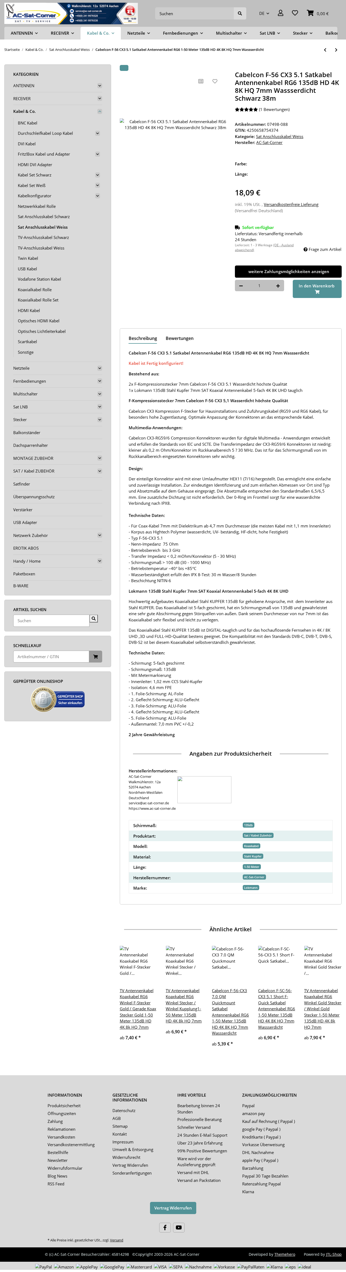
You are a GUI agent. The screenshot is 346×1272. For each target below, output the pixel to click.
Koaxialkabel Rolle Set (38, 300)
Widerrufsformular (65, 1168)
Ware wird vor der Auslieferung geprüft (196, 1162)
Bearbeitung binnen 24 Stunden (198, 1108)
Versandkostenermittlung (71, 1144)
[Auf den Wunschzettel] (215, 81)
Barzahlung (252, 1168)
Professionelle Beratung (199, 1119)
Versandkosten (61, 1137)
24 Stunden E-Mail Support (202, 1135)
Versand (116, 1240)
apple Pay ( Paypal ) (260, 1160)
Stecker (20, 419)
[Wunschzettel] (295, 13)
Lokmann (251, 888)
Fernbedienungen (29, 381)
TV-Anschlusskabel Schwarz (43, 237)
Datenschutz (123, 1110)
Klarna (248, 1191)
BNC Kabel (27, 123)
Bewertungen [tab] (180, 338)
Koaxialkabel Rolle (35, 289)
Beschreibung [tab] (143, 338)
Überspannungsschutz (34, 496)
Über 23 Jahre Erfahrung (199, 1143)
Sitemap (120, 1126)
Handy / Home (27, 561)
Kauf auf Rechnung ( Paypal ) (268, 1121)
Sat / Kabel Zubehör (258, 835)
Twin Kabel (28, 258)
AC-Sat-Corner (254, 877)
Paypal (248, 1105)
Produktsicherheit (64, 1105)
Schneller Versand (194, 1127)
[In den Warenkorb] (124, 68)
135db (248, 825)
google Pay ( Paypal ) (261, 1129)
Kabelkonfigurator (34, 195)
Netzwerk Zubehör (30, 535)
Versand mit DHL (193, 1172)
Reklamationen (61, 1129)
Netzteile (21, 368)
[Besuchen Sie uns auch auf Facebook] (165, 1228)
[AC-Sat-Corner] (71, 13)
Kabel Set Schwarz (34, 175)
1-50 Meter (251, 867)
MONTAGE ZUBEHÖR (33, 458)
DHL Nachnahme (258, 1152)
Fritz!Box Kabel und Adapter (44, 154)
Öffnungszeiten (62, 1113)
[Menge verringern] (241, 285)
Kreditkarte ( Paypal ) (261, 1137)
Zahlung (55, 1121)
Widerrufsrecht (126, 1157)
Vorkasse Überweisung (263, 1144)
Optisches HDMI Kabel (38, 320)
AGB (116, 1118)
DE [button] (261, 13)
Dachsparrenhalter (30, 445)
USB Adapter (25, 522)
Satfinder (21, 484)
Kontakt (119, 1134)
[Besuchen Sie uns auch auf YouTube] (179, 1228)
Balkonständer (26, 432)
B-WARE (20, 585)
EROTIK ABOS (26, 548)
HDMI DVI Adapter (35, 164)
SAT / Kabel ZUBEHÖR (33, 471)
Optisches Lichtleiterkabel (42, 331)
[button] (281, 13)
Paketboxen (24, 573)
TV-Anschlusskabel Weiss (41, 248)
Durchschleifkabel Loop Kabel (45, 133)
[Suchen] (240, 13)
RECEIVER (22, 98)
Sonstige (26, 352)
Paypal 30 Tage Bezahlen (265, 1176)
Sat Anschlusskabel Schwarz (44, 216)
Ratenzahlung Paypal (261, 1183)
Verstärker (22, 509)
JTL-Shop (334, 1254)
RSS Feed (56, 1183)
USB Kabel (27, 268)
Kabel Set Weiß (31, 185)
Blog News (57, 1176)
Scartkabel (27, 341)
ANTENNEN (23, 85)
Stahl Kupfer (253, 856)
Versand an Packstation (199, 1180)
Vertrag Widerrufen (130, 1165)
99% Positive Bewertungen (202, 1150)
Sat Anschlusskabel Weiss (279, 136)
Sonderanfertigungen (132, 1173)
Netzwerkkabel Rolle (37, 206)
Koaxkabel (251, 846)
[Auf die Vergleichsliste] (201, 81)
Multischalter (25, 393)
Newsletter (58, 1160)
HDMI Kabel (29, 310)
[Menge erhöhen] (278, 285)
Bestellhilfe (58, 1152)
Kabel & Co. (24, 111)
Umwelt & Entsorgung (132, 1149)
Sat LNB (20, 406)
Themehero (284, 1254)
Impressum (123, 1142)
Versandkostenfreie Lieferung (291, 204)
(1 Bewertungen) (274, 109)
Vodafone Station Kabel (39, 279)
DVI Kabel (27, 143)
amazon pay (253, 1113)
